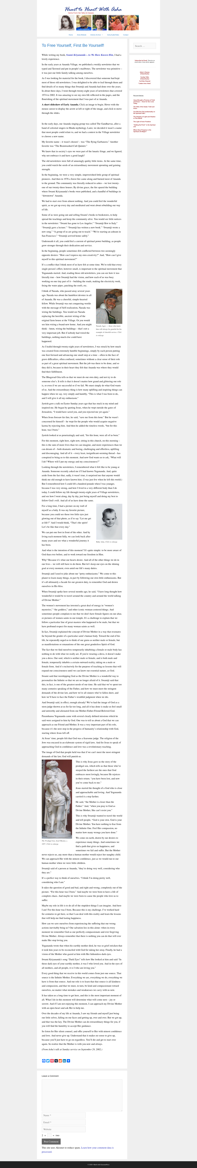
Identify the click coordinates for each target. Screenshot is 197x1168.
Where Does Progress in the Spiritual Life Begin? (142, 130)
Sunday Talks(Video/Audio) (144, 78)
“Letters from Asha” (144, 83)
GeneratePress (104, 1164)
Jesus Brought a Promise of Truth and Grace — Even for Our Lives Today (144, 101)
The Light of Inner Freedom (142, 121)
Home (71, 35)
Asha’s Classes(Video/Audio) (144, 73)
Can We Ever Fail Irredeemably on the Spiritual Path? (144, 112)
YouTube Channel (144, 81)
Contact (125, 35)
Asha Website (81, 35)
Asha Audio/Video (113, 35)
